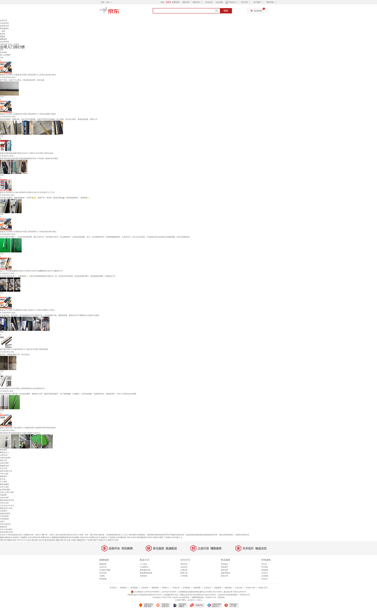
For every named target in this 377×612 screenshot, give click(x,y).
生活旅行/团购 (104, 570)
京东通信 (264, 576)
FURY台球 (4, 474)
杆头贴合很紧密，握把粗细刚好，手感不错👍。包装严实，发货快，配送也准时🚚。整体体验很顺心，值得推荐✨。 (45, 198)
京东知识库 (4, 23)
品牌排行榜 (4, 26)
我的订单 (186, 2)
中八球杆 (3, 482)
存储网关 (23, 537)
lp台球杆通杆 (5, 490)
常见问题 (102, 573)
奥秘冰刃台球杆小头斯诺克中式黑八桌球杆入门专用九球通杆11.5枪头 (27, 310)
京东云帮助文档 (34, 537)
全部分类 (3, 20)
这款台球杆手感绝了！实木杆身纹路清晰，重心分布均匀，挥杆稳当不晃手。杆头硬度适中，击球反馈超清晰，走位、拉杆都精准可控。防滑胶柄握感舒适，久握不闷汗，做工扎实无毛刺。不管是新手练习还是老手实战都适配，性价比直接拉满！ (95, 237)
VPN (18, 540)
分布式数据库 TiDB (122, 537)
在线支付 (183, 567)
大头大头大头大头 (7, 506)
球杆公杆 (3, 460)
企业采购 (219, 2)
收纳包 (2, 34)
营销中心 (165, 588)
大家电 (102, 576)
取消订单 (224, 576)
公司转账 (183, 576)
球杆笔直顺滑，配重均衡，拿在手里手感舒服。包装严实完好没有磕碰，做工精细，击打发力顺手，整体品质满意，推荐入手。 (49, 119)
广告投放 (167, 537)
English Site (250, 588)
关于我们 (113, 588)
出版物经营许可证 (171, 595)
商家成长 (34, 540)
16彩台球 (3, 455)
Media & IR (263, 588)
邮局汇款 (183, 573)
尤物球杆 (3, 495)
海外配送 (143, 576)
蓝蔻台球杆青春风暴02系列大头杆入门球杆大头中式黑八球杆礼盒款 (26, 153)
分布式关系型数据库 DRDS (141, 537)
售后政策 (224, 564)
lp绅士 (2, 521)
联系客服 (102, 579)
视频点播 (59, 540)
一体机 (2, 31)
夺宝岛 (264, 564)
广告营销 (89, 540)
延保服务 (264, 570)
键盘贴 (2, 36)
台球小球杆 (4, 463)
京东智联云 (15, 537)
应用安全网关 (158, 537)
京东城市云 (103, 537)
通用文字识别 (113, 540)
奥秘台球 (3, 527)
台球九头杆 (4, 503)
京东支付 (191, 600)
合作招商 (144, 588)
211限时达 (144, 567)
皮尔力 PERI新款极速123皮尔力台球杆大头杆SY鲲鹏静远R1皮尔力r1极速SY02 (31, 271)
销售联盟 (196, 588)
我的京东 (196, 2)
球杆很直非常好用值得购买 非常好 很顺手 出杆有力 (20, 433)
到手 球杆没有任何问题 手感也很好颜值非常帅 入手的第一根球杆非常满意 (29, 158)
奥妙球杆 (3, 476)
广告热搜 (111, 537)
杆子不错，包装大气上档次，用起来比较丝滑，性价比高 (22, 80)
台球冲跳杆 (4, 516)
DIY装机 (264, 567)
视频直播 (55, 537)
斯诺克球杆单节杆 (7, 500)
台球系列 (3, 511)
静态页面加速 (50, 540)
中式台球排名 (5, 524)
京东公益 (238, 588)
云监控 (82, 537)
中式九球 (3, 468)
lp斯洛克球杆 (5, 513)
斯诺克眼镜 (4, 484)
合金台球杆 (4, 498)
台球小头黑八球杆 (7, 492)
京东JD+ (264, 579)
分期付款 (183, 570)
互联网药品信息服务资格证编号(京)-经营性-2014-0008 (199, 592)
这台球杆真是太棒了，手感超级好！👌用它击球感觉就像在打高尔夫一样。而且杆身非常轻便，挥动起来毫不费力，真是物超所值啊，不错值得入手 (57, 276)
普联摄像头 (4, 28)
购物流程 (102, 564)
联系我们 (123, 588)
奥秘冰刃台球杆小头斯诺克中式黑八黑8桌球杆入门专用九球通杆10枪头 (28, 114)
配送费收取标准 (146, 573)
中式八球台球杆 (6, 529)
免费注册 (175, 2)
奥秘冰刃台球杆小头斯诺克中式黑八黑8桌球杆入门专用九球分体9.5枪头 (28, 232)
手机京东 (231, 2)
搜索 (226, 10)
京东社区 (207, 588)
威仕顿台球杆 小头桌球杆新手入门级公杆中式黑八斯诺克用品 (24, 349)
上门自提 (143, 564)
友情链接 (186, 588)
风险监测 (217, 588)
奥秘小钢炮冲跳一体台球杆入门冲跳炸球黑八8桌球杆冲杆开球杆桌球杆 (28, 428)
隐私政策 (228, 588)
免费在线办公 (46, 537)
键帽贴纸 (3, 39)
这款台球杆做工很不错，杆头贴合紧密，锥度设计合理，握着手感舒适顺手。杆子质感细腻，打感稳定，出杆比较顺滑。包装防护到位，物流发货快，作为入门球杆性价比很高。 (69, 394)
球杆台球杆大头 (6, 471)
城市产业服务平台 (100, 540)
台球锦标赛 (4, 519)
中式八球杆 (4, 487)
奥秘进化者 (4, 466)
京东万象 (174, 537)
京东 (119, 11)
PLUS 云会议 (25, 540)
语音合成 (66, 540)
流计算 (41, 540)
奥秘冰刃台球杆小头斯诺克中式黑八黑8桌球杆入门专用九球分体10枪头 (28, 75)
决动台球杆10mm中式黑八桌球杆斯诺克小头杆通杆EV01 (22, 388)
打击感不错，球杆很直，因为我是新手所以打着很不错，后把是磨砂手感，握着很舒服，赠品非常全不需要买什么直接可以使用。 (50, 315)
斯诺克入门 (4, 452)
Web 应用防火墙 (91, 537)
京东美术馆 (4, 42)
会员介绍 (102, 567)
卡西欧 (73, 540)
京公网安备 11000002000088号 (147, 592)
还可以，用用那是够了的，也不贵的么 (15, 355)
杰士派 (2, 479)
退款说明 (224, 570)
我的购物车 (258, 11)
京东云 (199, 600)
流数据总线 (80, 540)
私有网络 (75, 537)
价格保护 (224, 567)
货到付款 (183, 564)
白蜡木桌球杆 (5, 458)
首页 (10, 44)
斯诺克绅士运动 (6, 508)
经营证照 (221, 597)
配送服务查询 (145, 570)
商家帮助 (155, 588)
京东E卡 (264, 573)
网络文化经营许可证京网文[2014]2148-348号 (198, 595)
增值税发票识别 (65, 537)
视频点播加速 (5, 537)
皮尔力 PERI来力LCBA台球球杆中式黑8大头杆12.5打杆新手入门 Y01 (27, 192)
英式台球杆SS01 (6, 532)
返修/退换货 (225, 573)
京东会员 (209, 2)
